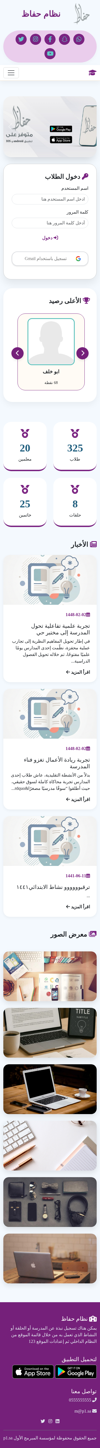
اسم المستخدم (74, 188)
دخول (48, 237)
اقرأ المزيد (80, 672)
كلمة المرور (77, 212)
